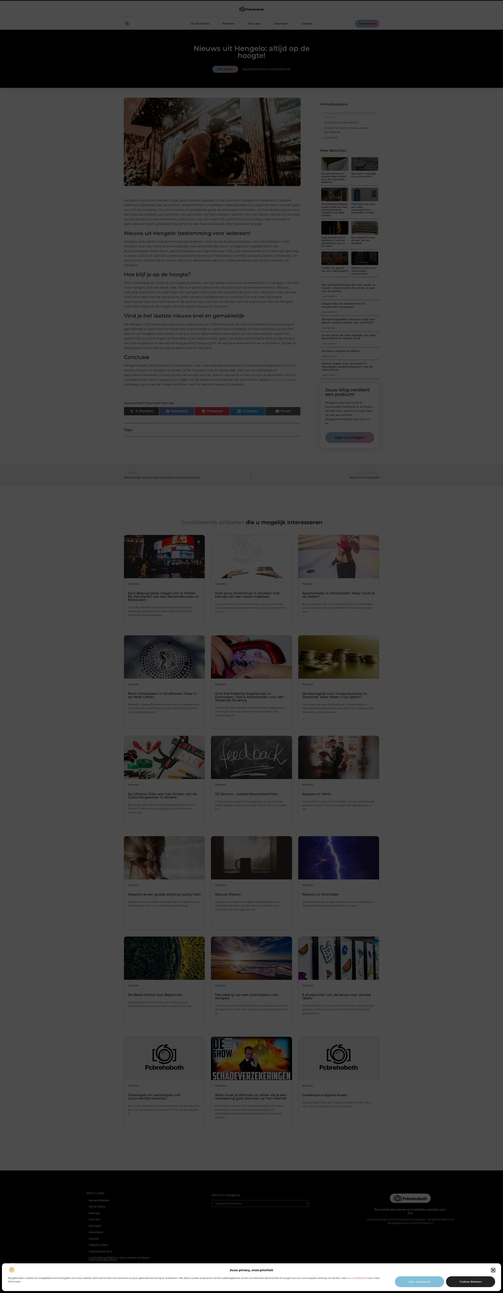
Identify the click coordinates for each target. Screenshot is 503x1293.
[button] (493, 1270)
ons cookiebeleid (357, 1277)
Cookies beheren (471, 1281)
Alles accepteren (419, 1281)
